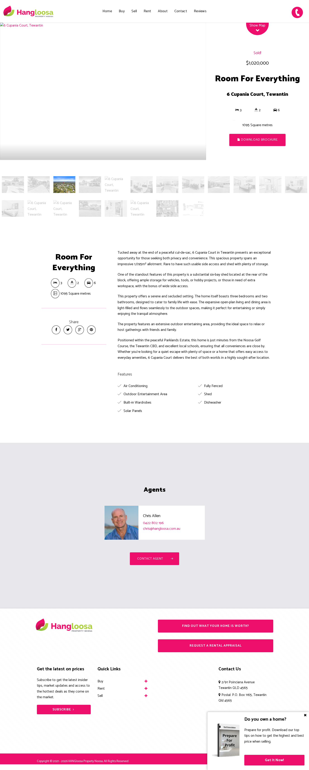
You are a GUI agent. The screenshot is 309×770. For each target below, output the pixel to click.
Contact (180, 11)
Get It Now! (274, 760)
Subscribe (61, 709)
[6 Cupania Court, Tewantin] (103, 91)
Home (107, 11)
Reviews (200, 11)
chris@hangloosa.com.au (161, 529)
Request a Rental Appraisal (216, 645)
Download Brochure (259, 139)
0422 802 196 (153, 523)
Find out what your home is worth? (215, 625)
